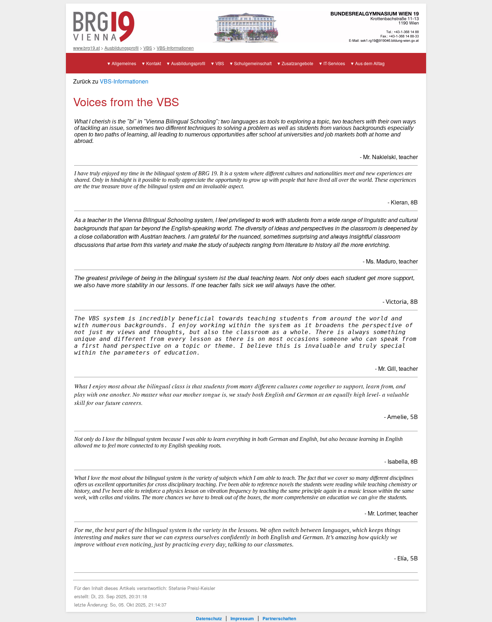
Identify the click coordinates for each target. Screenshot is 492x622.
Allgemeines (124, 63)
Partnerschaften (279, 618)
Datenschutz (209, 618)
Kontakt (153, 63)
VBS (147, 48)
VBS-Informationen (175, 48)
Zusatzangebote (297, 63)
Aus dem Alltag (370, 63)
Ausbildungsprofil (121, 48)
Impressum (242, 618)
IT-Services (334, 63)
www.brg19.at (86, 48)
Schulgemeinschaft (253, 63)
